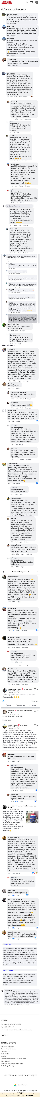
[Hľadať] (27, 2)
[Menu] (37, 2)
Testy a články (5, 1051)
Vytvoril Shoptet (22, 1085)
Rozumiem (29, 1095)
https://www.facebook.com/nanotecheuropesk (18, 1030)
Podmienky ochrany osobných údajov (12, 1063)
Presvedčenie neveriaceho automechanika (13, 1058)
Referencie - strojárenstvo (8, 1049)
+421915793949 (9, 1027)
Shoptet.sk (7, 1075)
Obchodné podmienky (7, 1066)
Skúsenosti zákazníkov (7, 1046)
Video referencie (5, 1061)
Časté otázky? (5, 1054)
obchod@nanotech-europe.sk (12, 1024)
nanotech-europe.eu (31, 1075)
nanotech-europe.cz (18, 1075)
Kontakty (3, 1056)
